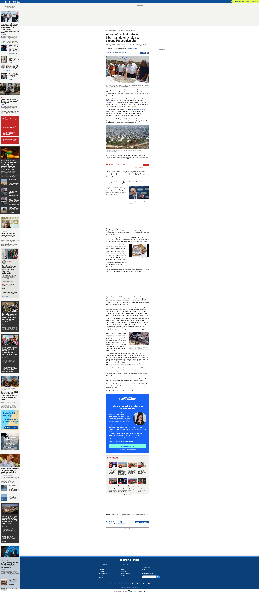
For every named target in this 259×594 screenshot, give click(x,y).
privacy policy (123, 567)
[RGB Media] (130, 591)
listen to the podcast (12, 427)
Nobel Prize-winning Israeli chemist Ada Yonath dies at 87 (8, 235)
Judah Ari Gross (110, 52)
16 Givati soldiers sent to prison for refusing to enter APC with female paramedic (132, 471)
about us (122, 569)
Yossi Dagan (116, 515)
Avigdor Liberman (110, 515)
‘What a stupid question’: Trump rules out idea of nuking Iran (10, 101)
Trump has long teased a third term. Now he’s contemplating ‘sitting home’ (112, 471)
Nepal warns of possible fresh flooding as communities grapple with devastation (13, 488)
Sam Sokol (4, 34)
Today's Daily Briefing (10, 414)
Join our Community (239, 1)
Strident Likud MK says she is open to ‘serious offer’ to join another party (13, 58)
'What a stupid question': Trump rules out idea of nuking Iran (9, 127)
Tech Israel (101, 571)
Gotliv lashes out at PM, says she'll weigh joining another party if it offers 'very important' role (9, 141)
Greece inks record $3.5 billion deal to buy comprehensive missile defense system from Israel (9, 395)
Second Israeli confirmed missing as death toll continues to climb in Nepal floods (10, 471)
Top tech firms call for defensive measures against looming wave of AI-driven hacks (9, 538)
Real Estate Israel (103, 573)
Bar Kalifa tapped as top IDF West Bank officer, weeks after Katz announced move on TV (9, 317)
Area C (147, 514)
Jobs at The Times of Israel (126, 573)
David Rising (16, 204)
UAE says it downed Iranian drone (8, 160)
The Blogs (101, 575)
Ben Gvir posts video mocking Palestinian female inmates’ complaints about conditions (9, 286)
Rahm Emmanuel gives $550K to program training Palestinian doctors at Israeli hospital (10, 294)
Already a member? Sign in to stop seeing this (127, 449)
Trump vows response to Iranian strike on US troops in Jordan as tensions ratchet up (10, 165)
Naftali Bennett (123, 515)
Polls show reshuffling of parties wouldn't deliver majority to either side (9, 120)
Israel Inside (121, 514)
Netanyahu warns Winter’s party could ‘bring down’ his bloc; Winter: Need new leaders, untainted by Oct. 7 (122, 488)
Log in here (146, 524)
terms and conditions (125, 564)
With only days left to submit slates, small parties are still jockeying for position (12, 66)
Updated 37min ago (9, 97)
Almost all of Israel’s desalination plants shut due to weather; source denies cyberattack (113, 488)
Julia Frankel (11, 212)
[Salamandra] (141, 591)
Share (144, 52)
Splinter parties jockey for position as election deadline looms (10, 421)
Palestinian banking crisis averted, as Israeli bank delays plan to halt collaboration (9, 269)
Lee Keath (11, 204)
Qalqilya (126, 514)
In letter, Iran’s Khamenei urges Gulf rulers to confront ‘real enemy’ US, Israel (13, 191)
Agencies (8, 169)
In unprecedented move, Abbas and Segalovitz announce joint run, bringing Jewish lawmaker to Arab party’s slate (10, 28)
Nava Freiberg (12, 53)
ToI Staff (11, 62)
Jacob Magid (119, 52)
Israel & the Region (114, 514)
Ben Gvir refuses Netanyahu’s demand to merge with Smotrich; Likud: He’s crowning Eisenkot (13, 76)
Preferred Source (133, 48)
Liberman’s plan (110, 102)
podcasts (101, 577)
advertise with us (124, 571)
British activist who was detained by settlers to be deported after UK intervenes (142, 471)
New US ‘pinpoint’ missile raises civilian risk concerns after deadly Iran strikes (13, 209)
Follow (124, 52)
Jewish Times (102, 567)
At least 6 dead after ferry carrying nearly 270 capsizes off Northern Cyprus (13, 496)
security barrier (142, 514)
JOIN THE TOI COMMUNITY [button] (142, 522)
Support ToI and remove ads (252, 1)
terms (144, 167)
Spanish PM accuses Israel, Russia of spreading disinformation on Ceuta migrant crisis (9, 350)
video (100, 580)
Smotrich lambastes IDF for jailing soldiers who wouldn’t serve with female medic (9, 564)
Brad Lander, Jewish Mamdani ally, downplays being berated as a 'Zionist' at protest (9, 133)
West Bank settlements (133, 514)
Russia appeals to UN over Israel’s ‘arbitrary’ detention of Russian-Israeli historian (142, 488)
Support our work (127, 446)
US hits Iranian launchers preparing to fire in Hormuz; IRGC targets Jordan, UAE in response (122, 472)
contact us (123, 575)
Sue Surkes (10, 525)
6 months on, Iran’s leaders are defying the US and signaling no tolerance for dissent (13, 200)
